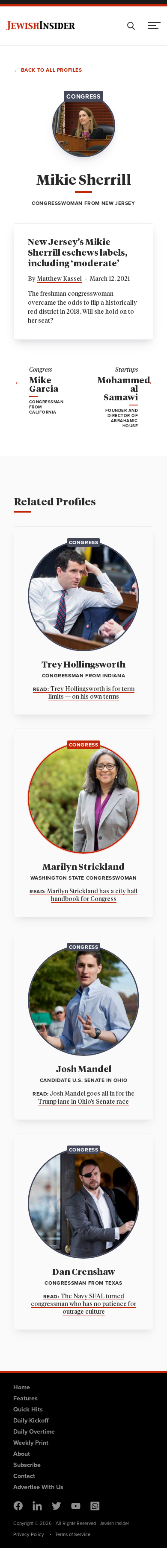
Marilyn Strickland (83, 867)
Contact (24, 1475)
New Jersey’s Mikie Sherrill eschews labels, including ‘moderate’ (77, 253)
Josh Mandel (83, 1069)
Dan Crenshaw (83, 1272)
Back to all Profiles (51, 70)
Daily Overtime (34, 1431)
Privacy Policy (28, 1534)
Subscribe (27, 1464)
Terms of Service (72, 1534)
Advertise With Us (38, 1486)
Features (25, 1397)
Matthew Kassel (59, 279)
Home (21, 1386)
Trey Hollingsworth (83, 665)
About (21, 1453)
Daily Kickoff (30, 1420)
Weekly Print (30, 1442)
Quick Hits (28, 1409)
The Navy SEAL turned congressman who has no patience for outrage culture (83, 1304)
